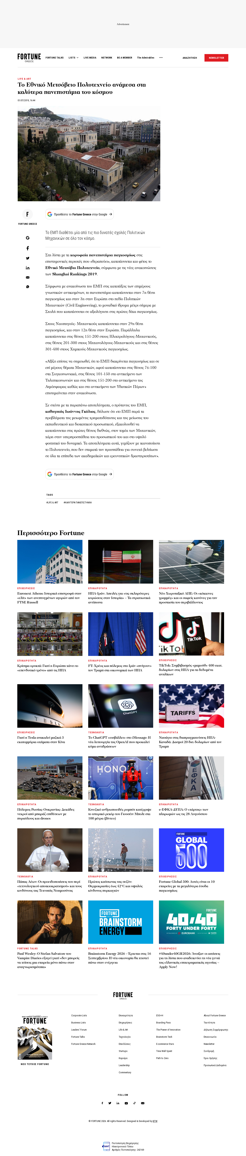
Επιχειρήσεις (125, 1022)
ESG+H (159, 1015)
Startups (123, 1051)
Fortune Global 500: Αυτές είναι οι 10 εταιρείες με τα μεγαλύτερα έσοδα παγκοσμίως (187, 886)
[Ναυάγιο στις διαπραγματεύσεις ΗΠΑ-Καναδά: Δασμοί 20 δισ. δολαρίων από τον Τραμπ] (191, 706)
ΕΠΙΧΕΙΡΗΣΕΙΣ (26, 588)
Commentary (125, 1072)
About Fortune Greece (215, 1015)
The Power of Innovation (168, 1029)
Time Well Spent (164, 1051)
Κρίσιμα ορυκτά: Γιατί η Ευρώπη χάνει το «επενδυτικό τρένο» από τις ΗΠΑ (47, 668)
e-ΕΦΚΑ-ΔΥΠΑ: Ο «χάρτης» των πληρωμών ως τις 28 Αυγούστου (183, 811)
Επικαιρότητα (126, 1015)
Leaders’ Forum (79, 1029)
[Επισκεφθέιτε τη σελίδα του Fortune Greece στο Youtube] (126, 1104)
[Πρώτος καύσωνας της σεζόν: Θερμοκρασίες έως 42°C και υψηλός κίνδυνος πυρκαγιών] (120, 850)
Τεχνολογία (124, 1036)
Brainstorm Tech (164, 1036)
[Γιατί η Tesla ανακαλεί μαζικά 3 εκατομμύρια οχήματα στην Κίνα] (49, 706)
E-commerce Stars (165, 1043)
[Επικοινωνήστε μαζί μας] (142, 1103)
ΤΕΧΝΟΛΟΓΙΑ (96, 732)
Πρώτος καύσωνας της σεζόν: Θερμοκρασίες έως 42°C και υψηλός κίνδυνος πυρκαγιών (115, 886)
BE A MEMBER (124, 57)
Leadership (124, 1065)
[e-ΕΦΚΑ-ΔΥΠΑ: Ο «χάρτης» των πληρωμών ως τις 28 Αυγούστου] (191, 778)
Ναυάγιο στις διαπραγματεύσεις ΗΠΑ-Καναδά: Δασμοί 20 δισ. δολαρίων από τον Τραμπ (190, 742)
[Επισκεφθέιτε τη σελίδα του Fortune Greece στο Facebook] (102, 1103)
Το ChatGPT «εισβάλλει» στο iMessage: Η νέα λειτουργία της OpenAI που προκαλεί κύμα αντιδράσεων (119, 742)
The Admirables (145, 57)
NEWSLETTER (216, 57)
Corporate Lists (79, 1015)
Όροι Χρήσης (210, 1058)
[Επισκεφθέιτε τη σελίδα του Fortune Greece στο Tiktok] (134, 1103)
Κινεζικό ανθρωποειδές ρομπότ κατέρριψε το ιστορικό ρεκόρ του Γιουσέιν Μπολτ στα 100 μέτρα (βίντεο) (119, 814)
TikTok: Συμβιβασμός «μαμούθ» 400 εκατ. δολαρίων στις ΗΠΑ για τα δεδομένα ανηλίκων (190, 670)
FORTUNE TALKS (55, 57)
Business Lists (78, 1022)
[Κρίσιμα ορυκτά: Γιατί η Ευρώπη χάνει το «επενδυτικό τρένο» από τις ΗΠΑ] (49, 634)
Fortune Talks (78, 1036)
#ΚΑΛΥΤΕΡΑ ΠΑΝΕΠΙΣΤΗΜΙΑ (77, 502)
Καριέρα (123, 1058)
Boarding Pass (163, 1022)
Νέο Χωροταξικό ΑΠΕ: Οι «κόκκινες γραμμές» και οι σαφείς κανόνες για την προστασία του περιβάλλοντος (188, 598)
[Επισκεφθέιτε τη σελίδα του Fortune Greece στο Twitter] (109, 1103)
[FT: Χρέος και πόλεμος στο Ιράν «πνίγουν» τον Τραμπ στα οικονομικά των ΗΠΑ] (120, 634)
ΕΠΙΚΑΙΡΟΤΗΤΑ (97, 588)
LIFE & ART (24, 78)
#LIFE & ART (52, 502)
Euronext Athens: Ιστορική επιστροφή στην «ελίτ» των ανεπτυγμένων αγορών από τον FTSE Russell (49, 598)
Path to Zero (162, 1058)
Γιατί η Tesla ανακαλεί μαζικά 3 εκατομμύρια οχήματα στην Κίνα (41, 739)
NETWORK (106, 57)
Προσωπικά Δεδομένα (215, 1065)
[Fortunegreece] (29, 61)
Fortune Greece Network (83, 1043)
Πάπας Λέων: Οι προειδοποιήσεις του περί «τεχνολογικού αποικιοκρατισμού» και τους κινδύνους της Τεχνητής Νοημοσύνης (49, 886)
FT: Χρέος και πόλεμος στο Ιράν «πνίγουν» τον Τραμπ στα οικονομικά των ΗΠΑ (120, 668)
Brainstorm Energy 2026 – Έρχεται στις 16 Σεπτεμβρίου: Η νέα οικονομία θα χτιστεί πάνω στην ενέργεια (119, 958)
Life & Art (123, 1029)
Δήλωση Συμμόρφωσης (216, 1029)
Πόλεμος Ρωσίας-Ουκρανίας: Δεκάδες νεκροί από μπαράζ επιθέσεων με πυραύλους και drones (45, 814)
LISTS (72, 57)
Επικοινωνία (210, 1036)
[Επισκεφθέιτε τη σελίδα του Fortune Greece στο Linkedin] (118, 1103)
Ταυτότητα (209, 1022)
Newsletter (209, 1043)
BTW (155, 1121)
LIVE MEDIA (90, 57)
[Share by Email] (27, 277)
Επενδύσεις (125, 1043)
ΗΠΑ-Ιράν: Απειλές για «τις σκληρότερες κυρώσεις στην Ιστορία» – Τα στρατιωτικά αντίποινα (119, 598)
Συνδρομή (209, 1051)
